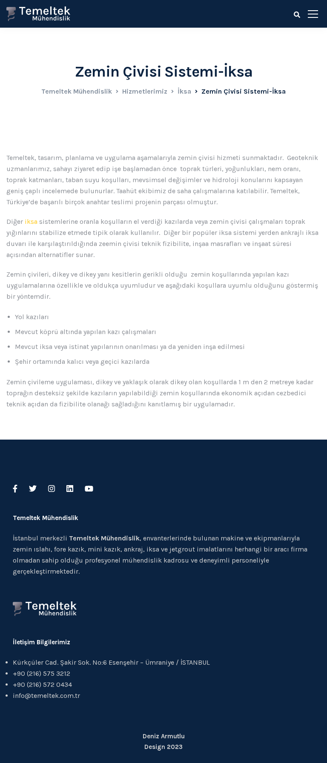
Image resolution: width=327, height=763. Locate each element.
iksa (30, 221)
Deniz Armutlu (164, 736)
